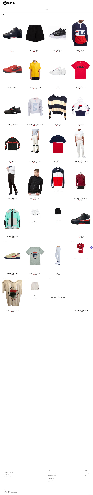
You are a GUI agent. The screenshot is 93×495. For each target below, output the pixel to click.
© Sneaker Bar (7, 491)
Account (80, 3)
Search (84, 3)
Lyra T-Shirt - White (12, 414)
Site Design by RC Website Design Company (10, 492)
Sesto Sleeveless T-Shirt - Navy (58, 297)
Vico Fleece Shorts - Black (35, 50)
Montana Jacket (12, 161)
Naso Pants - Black (35, 458)
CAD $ (75, 3)
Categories (34, 3)
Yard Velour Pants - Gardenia (80, 161)
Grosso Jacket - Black (35, 198)
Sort (89, 14)
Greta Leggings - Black (58, 421)
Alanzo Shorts (12, 444)
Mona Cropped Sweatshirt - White (35, 124)
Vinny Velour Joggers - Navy (57, 384)
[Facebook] (3, 478)
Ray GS (57, 87)
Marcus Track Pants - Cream (35, 161)
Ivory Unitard (35, 421)
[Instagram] (5, 478)
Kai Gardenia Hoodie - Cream (12, 384)
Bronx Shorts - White (35, 296)
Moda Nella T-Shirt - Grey (35, 273)
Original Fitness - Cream (12, 273)
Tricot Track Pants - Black (58, 347)
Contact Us (49, 470)
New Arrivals (21, 3)
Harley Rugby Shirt (80, 50)
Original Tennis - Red (12, 87)
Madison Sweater (58, 124)
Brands (28, 3)
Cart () (89, 3)
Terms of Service (50, 480)
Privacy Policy (50, 472)
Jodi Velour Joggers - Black (35, 339)
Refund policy (50, 481)
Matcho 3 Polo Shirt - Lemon (35, 87)
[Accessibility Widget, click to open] (91, 247)
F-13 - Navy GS (81, 236)
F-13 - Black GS (12, 50)
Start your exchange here (52, 475)
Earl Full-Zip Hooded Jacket (12, 236)
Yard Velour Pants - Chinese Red (80, 347)
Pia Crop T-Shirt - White (80, 382)
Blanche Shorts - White (35, 222)
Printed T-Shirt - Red (80, 87)
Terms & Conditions (51, 478)
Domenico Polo (57, 161)
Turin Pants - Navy (80, 458)
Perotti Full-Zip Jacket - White (81, 310)
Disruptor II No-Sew (57, 50)
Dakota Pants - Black (12, 198)
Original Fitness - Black (12, 124)
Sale (48, 3)
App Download (42, 3)
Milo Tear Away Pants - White (80, 421)
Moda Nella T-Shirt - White (12, 310)
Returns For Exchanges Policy (52, 473)
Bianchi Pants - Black (35, 384)
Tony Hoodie (80, 124)
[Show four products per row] (3, 14)
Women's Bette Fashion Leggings (12, 347)
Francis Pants (58, 273)
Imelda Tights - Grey (57, 458)
